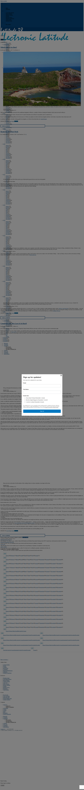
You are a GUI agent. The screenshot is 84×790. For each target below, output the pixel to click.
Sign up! (42, 411)
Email (24, 382)
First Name (26, 389)
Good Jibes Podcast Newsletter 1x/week (35, 398)
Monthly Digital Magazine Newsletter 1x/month (37, 400)
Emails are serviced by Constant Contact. (51, 407)
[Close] (61, 375)
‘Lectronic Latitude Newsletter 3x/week (35, 402)
